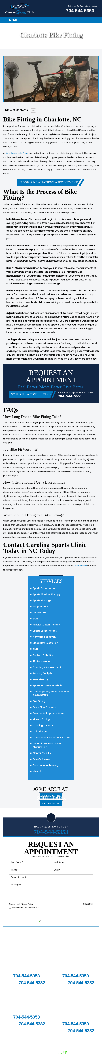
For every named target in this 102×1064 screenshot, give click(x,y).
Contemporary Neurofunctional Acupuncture (51, 693)
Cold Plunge (40, 731)
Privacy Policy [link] (51, 1048)
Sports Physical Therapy (46, 594)
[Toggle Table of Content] (32, 110)
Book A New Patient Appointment (49, 182)
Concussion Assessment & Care (51, 737)
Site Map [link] (37, 1048)
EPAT (35, 618)
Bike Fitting (39, 701)
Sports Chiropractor (44, 588)
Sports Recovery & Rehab (47, 685)
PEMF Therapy (40, 679)
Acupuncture (40, 606)
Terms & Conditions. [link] (72, 1048)
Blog (94, 930)
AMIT (35, 649)
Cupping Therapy (43, 725)
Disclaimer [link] (24, 1048)
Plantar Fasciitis (42, 753)
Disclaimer (14, 904)
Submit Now (88, 904)
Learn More (51, 803)
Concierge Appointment (47, 667)
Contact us (81, 565)
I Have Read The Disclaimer (25, 908)
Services (18, 930)
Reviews (83, 930)
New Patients (54, 930)
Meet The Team (34, 930)
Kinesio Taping (41, 719)
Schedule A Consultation (31, 394)
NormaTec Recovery (44, 636)
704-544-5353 (80, 10)
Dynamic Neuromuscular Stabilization (47, 745)
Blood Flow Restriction (45, 643)
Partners (70, 930)
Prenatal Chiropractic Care (48, 713)
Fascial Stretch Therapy (46, 624)
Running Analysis (42, 673)
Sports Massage (42, 600)
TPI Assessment (42, 661)
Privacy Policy (27, 904)
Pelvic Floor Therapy (44, 707)
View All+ (38, 771)
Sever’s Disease (41, 759)
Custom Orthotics (43, 655)
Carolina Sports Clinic (17, 153)
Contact (51, 934)
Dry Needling (40, 612)
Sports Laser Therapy (45, 630)
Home (6, 930)
